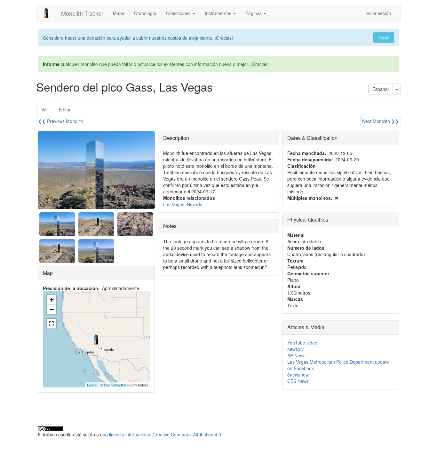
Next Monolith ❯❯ (380, 121)
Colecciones (179, 13)
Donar (383, 37)
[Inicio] (48, 13)
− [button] (52, 309)
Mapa (118, 13)
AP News (296, 355)
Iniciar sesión (377, 13)
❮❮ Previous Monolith (60, 121)
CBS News (298, 381)
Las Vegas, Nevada (183, 204)
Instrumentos (219, 13)
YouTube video (302, 342)
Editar (65, 109)
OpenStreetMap (116, 384)
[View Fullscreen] (51, 323)
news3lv (295, 349)
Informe (51, 64)
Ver (47, 111)
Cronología (145, 13)
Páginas (254, 13)
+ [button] (52, 300)
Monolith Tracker (82, 13)
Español (380, 89)
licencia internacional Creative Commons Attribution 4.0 (165, 434)
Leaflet (92, 384)
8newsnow (298, 374)
